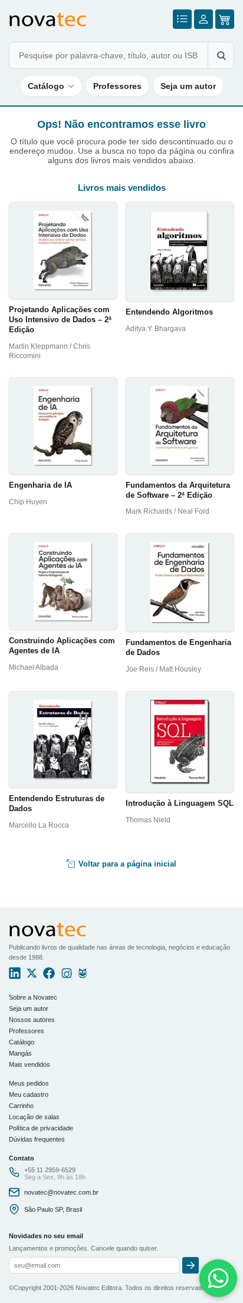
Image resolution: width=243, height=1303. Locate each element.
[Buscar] (221, 55)
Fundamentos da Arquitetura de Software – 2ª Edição (178, 490)
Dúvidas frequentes (37, 1139)
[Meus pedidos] (182, 19)
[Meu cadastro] (203, 19)
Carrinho (21, 1105)
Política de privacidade (41, 1128)
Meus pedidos (29, 1083)
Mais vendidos (29, 1064)
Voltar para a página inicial (126, 863)
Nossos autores (32, 1019)
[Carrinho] (224, 19)
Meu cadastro (28, 1094)
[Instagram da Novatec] (67, 976)
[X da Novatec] (32, 976)
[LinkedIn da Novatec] (15, 976)
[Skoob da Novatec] (82, 976)
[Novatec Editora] (48, 19)
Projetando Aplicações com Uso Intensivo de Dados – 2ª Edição (60, 319)
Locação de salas (34, 1116)
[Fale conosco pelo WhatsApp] (218, 1278)
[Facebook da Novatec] (49, 976)
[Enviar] (190, 1265)
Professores (117, 86)
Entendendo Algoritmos (169, 311)
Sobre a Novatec (33, 997)
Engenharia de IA (40, 485)
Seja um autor (188, 86)
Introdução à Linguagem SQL (180, 803)
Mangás (20, 1053)
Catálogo (46, 86)
